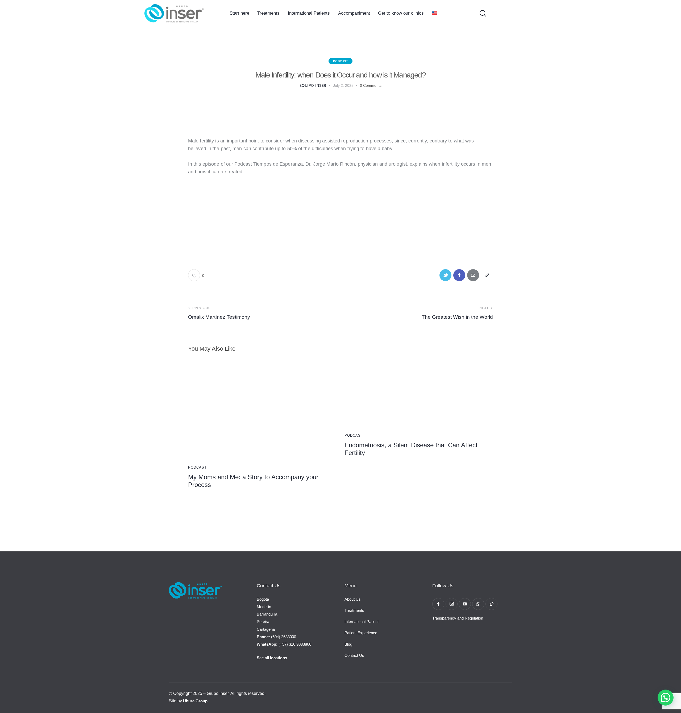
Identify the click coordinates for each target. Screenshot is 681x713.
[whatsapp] (478, 604)
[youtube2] (465, 604)
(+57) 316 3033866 (284, 644)
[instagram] (452, 604)
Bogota (263, 599)
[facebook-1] (438, 604)
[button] (196, 275)
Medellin (264, 606)
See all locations (272, 657)
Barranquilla (267, 614)
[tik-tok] (491, 604)
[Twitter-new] (445, 275)
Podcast (340, 61)
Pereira (263, 621)
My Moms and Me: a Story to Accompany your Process (253, 480)
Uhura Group (195, 701)
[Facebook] (459, 275)
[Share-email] (473, 275)
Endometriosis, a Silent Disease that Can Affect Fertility (410, 448)
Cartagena (266, 629)
